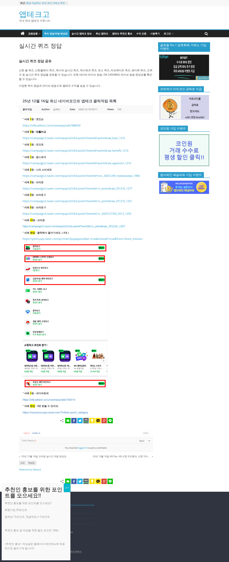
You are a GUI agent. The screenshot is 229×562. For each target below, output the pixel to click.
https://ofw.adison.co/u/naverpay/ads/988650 (51, 125)
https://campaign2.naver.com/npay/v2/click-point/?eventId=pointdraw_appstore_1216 (77, 163)
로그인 (167, 33)
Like (26, 433)
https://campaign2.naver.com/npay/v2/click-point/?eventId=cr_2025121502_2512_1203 (77, 214)
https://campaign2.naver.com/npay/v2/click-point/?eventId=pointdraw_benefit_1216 (75, 150)
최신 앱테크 (102, 33)
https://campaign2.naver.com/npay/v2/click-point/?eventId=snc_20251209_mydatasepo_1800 (81, 176)
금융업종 (33, 33)
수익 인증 (141, 33)
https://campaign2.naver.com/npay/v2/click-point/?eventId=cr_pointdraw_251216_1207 (74, 226)
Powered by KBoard (30, 469)
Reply (31, 462)
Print (146, 433)
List (22, 462)
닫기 (67, 487)
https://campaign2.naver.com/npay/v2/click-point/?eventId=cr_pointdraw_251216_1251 (77, 201)
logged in (82, 447)
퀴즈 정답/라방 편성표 (56, 33)
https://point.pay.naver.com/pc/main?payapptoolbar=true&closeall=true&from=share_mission (82, 239)
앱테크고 (34, 14)
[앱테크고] (22, 33)
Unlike (36, 433)
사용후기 (155, 33)
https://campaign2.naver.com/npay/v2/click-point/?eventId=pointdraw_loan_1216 (74, 138)
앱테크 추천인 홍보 (122, 33)
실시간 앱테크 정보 (82, 33)
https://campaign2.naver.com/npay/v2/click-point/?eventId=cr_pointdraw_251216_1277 (77, 188)
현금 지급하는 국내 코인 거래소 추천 (45, 3)
